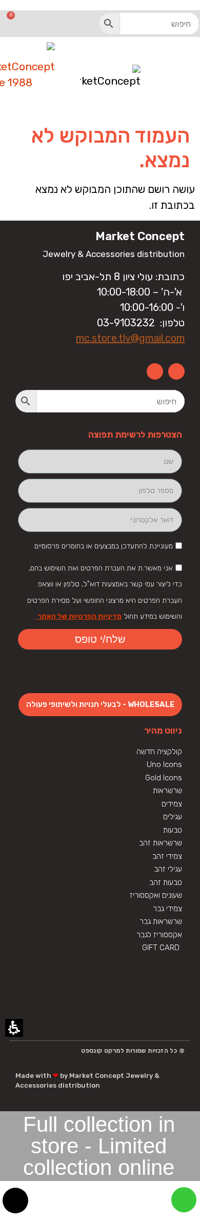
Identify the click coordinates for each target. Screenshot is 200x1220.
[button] (109, 23)
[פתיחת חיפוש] (148, 23)
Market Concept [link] (140, 236)
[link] (183, 1199)
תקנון (174, 976)
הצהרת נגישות (160, 988)
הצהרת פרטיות (159, 1001)
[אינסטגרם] (155, 371)
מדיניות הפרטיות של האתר (79, 616)
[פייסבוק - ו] (176, 371)
